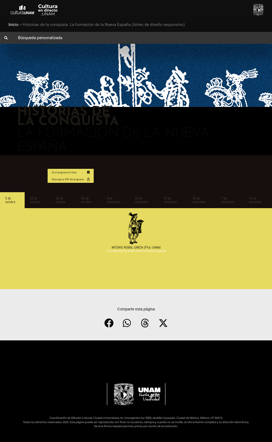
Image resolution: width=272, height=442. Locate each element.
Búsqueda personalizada (40, 37)
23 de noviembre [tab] (170, 200)
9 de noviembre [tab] (113, 200)
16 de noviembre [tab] (141, 200)
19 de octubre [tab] (61, 200)
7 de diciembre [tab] (227, 200)
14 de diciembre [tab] (255, 200)
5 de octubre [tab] (10, 200)
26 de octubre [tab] (86, 200)
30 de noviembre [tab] (199, 200)
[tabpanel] (136, 235)
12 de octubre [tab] (35, 200)
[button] (136, 38)
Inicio (13, 24)
